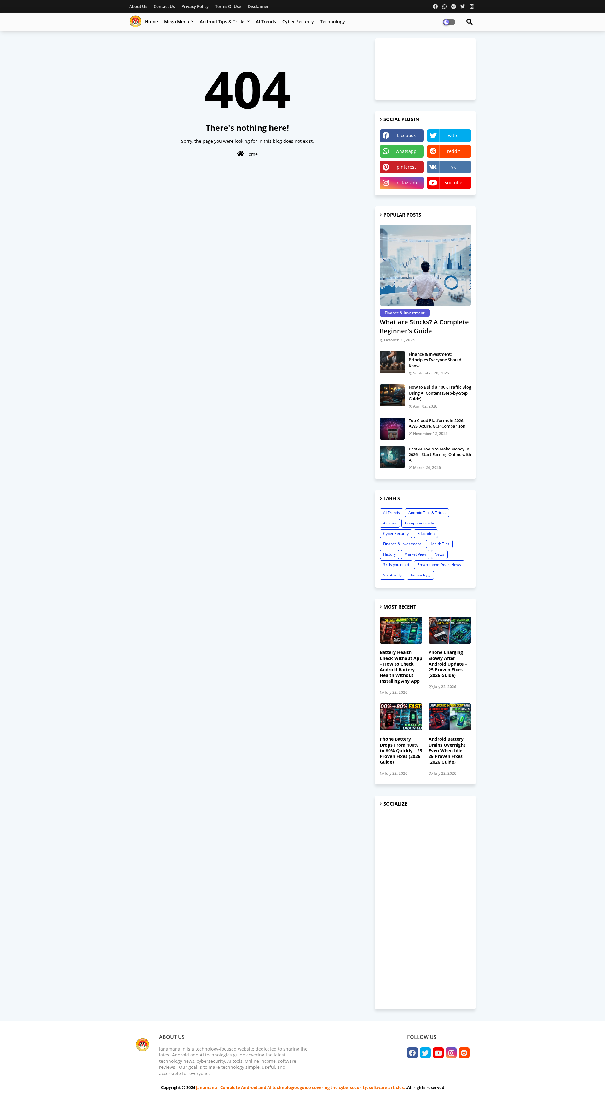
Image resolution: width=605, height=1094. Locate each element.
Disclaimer (258, 6)
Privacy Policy (196, 6)
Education (426, 533)
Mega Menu (176, 22)
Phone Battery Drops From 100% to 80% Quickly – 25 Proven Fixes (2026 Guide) (401, 750)
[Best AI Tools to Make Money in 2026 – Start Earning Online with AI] (392, 457)
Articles (389, 523)
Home (151, 22)
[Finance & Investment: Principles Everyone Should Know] (392, 362)
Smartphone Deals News (439, 564)
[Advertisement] (425, 908)
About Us (138, 6)
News (439, 554)
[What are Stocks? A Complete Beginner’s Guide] (425, 265)
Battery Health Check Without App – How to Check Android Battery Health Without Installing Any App (401, 667)
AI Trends (266, 22)
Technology (332, 22)
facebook (406, 135)
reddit (453, 151)
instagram (406, 183)
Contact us (165, 6)
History (389, 554)
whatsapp (406, 151)
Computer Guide (419, 523)
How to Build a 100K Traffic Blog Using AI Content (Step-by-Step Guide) (440, 392)
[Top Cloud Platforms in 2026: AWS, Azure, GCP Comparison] (392, 429)
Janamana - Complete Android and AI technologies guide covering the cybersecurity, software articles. (301, 1087)
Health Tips (439, 544)
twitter (453, 135)
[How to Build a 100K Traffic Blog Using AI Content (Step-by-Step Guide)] (392, 395)
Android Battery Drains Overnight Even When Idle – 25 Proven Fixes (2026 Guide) (447, 750)
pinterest (406, 167)
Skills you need (396, 564)
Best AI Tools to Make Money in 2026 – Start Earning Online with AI (440, 454)
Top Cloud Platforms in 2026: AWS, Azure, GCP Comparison (437, 423)
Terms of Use (228, 6)
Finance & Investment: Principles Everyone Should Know (435, 359)
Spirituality (392, 575)
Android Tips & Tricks (222, 22)
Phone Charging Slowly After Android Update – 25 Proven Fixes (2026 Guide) (448, 664)
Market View (415, 554)
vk (453, 167)
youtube (453, 183)
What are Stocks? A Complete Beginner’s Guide (424, 326)
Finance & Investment (402, 544)
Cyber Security (298, 22)
